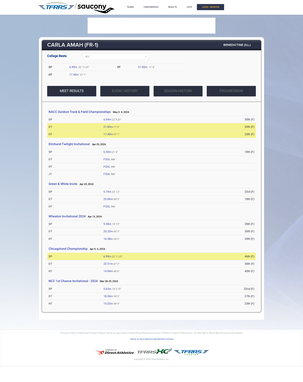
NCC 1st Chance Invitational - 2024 (73, 281)
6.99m (73, 67)
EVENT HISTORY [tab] (125, 91)
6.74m (107, 191)
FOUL (106, 159)
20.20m (108, 231)
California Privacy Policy (91, 333)
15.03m (108, 303)
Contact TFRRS (160, 333)
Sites (124, 333)
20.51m (108, 263)
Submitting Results (139, 333)
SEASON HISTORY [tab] (178, 91)
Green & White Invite (63, 184)
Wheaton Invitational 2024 (67, 216)
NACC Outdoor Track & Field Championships (80, 112)
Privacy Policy (68, 333)
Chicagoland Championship (68, 249)
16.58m (108, 239)
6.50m (107, 152)
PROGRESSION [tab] (231, 91)
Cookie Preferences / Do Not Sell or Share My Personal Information (207, 333)
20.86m (108, 199)
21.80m (142, 67)
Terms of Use (113, 333)
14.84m (108, 271)
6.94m (107, 119)
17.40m (74, 74)
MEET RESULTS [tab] (72, 91)
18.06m (108, 296)
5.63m (107, 288)
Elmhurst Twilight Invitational (69, 144)
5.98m (107, 224)
